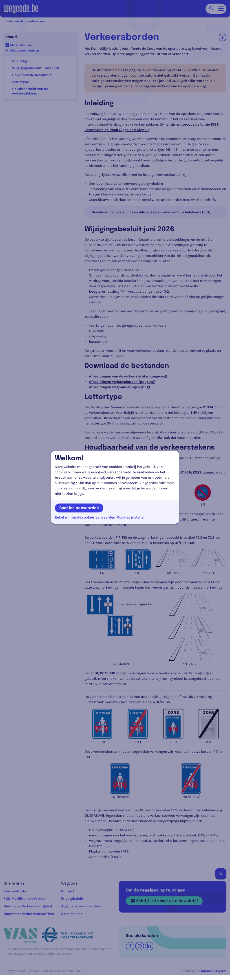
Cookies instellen (131, 517)
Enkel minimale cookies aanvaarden (85, 517)
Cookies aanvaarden (79, 507)
